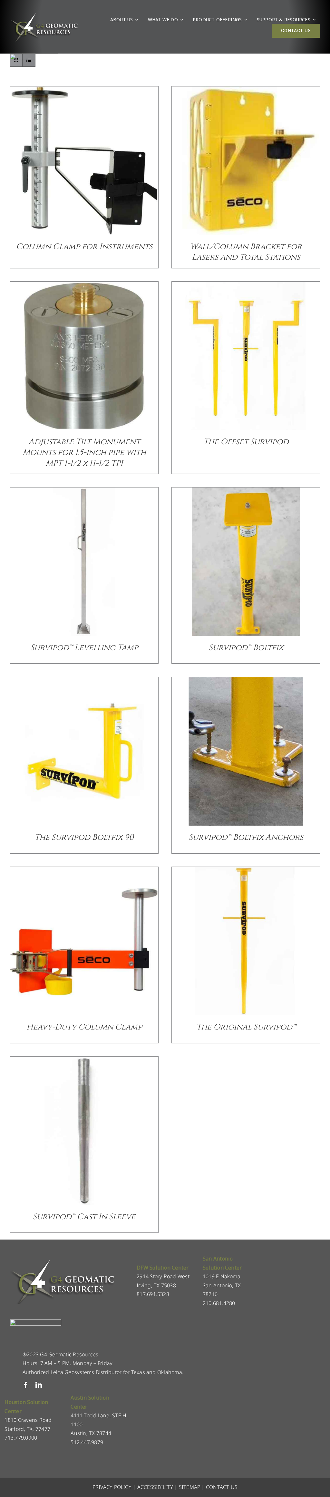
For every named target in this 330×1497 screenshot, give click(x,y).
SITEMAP (189, 1487)
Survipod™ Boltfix (246, 647)
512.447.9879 (87, 1442)
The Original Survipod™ (246, 1027)
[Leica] (34, 56)
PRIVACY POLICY (111, 1487)
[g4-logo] (44, 14)
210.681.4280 (219, 1303)
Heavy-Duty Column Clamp (84, 1027)
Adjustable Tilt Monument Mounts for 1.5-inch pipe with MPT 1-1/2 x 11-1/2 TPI (84, 453)
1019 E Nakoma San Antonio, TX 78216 (222, 1285)
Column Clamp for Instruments (84, 246)
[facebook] (26, 1385)
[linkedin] (38, 1385)
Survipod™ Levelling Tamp (84, 647)
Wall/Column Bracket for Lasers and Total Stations (246, 252)
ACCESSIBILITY (155, 1487)
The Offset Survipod (246, 442)
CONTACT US (222, 1487)
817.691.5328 (153, 1294)
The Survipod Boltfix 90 (84, 837)
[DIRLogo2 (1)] (35, 1321)
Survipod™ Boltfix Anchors (246, 837)
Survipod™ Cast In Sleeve (84, 1216)
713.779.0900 (21, 1437)
